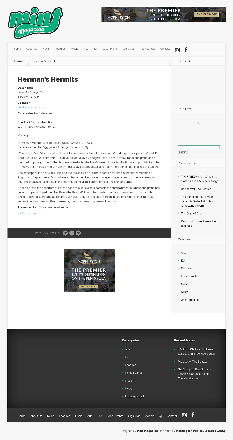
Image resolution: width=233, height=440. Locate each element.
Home (17, 49)
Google (65, 233)
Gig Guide (129, 49)
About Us (31, 49)
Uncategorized (190, 299)
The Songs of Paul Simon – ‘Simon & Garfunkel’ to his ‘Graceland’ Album (198, 201)
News (46, 49)
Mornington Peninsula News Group (201, 430)
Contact (165, 49)
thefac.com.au (27, 213)
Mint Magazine (147, 430)
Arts (85, 49)
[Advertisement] (41, 360)
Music (74, 49)
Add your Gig (147, 49)
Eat (95, 49)
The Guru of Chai (191, 213)
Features (60, 49)
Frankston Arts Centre (31, 107)
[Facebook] (186, 50)
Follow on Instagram (200, 129)
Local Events (110, 49)
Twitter (78, 233)
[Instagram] (177, 50)
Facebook (72, 233)
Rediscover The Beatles (196, 189)
